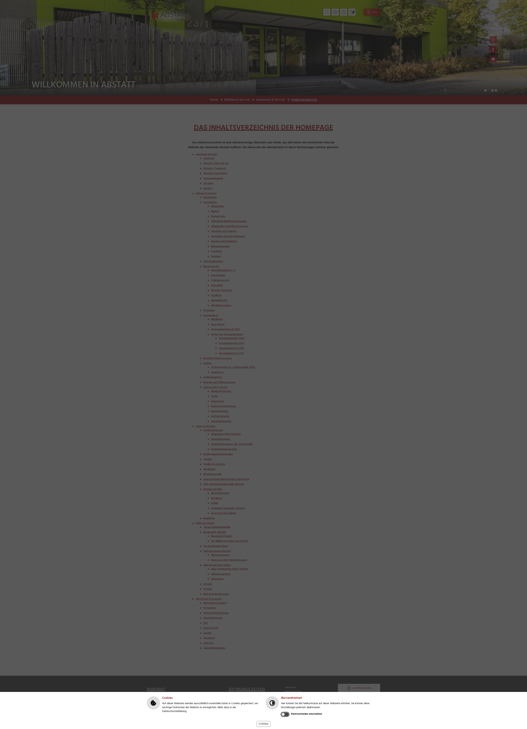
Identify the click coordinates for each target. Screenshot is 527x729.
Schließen (263, 724)
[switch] (285, 714)
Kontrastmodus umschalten (306, 714)
